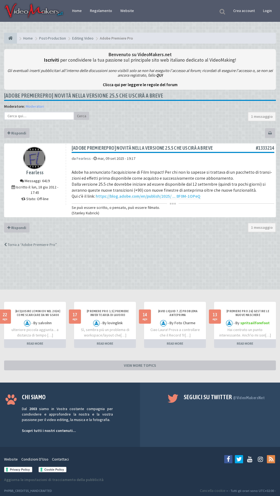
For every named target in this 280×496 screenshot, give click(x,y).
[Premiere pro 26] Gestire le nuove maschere (247, 313)
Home (77, 10)
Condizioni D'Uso (34, 459)
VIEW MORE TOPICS (140, 365)
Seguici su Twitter (224, 397)
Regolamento (101, 10)
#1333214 (265, 148)
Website (127, 10)
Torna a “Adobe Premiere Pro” (32, 244)
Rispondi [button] (18, 133)
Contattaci (60, 459)
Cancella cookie (213, 490)
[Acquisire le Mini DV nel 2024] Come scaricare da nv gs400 (37, 313)
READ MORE (35, 343)
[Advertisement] (140, 273)
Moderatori (35, 106)
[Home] (10, 38)
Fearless (34, 172)
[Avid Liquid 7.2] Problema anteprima (177, 313)
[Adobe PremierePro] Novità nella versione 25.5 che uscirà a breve (83, 95)
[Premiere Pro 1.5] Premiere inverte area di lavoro (108, 313)
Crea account (244, 10)
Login (267, 10)
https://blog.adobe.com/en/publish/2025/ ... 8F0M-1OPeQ (148, 196)
